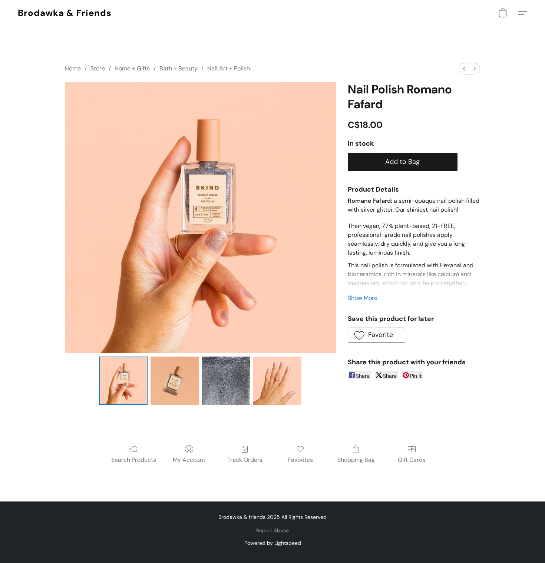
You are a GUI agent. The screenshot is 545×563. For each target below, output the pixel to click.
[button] (65, 13)
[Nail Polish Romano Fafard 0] (123, 381)
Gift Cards (412, 460)
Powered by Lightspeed (272, 543)
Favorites (300, 460)
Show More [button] (362, 298)
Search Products (133, 460)
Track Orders (244, 460)
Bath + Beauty (178, 68)
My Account (189, 460)
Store (97, 68)
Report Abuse (272, 530)
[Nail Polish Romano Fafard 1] (175, 381)
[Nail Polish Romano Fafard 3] (277, 381)
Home (73, 68)
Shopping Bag (356, 460)
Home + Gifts (132, 68)
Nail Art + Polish (228, 68)
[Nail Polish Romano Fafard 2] (226, 381)
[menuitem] (464, 68)
